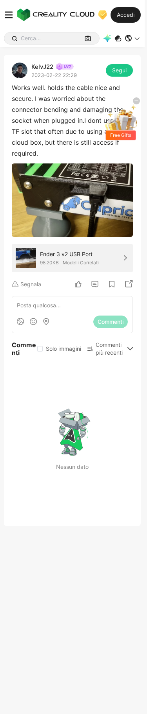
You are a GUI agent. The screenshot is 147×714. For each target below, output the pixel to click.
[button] (133, 38)
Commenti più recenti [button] (109, 348)
